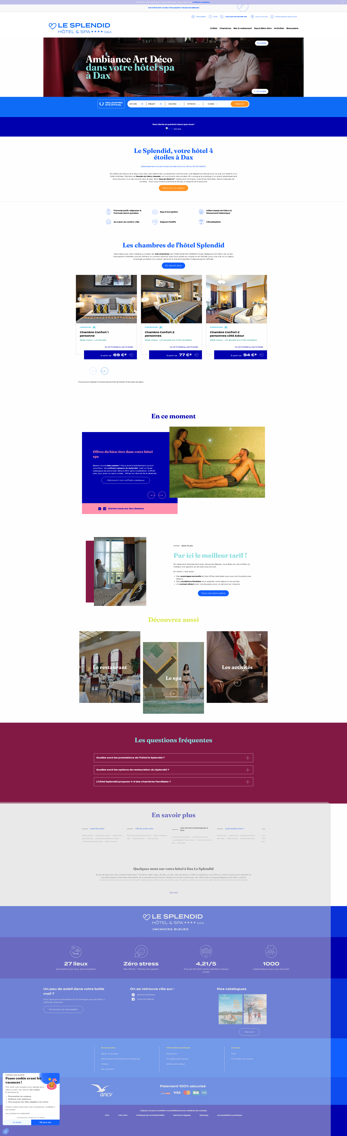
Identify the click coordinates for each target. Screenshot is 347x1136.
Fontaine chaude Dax (181, 837)
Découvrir (249, 1032)
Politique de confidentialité (150, 1115)
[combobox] (174, 104)
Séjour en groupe (109, 1054)
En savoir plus (173, 265)
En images (261, 91)
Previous (79, 299)
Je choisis (17, 1122)
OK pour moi (45, 1122)
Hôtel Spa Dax (139, 838)
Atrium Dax (221, 835)
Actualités (261, 43)
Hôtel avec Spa (144, 829)
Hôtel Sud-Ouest (103, 835)
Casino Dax (233, 835)
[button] (5, 1131)
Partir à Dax (97, 829)
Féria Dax (182, 843)
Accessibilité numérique (229, 1115)
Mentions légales (182, 1115)
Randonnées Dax (247, 838)
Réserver (239, 104)
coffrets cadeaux (201, 2)
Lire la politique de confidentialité (17, 1113)
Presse (104, 1064)
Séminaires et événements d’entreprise (120, 1059)
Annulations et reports (177, 1059)
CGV (107, 1115)
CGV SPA (122, 1115)
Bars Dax (221, 838)
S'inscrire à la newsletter (63, 1009)
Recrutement (107, 1069)
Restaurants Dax (247, 835)
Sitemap (204, 1115)
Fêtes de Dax (232, 838)
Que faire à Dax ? (234, 829)
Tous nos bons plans (213, 593)
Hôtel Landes (87, 835)
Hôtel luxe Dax (111, 841)
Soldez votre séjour (175, 1064)
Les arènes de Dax (200, 837)
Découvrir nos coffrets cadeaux (125, 480)
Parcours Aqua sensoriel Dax (139, 835)
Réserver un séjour (173, 188)
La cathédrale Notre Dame (183, 840)
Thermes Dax (152, 838)
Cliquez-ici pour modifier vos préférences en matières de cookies (173, 1111)
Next (133, 299)
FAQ (233, 1054)
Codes (211, 104)
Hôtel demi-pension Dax (92, 841)
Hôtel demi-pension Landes (107, 838)
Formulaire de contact (242, 1059)
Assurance (171, 1054)
